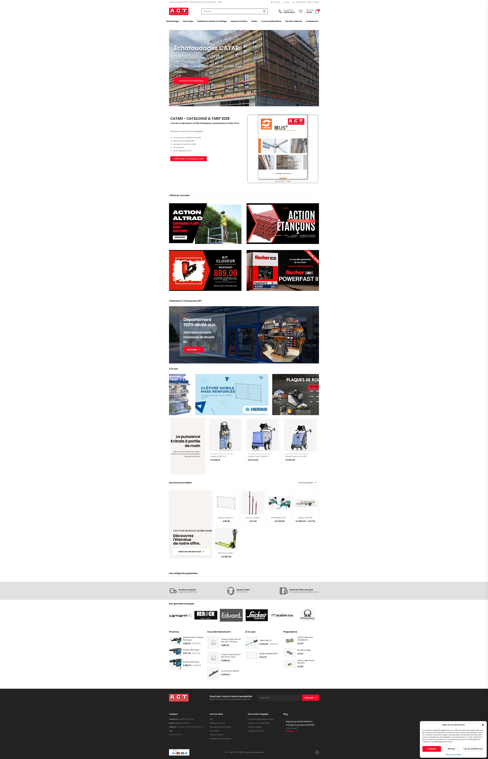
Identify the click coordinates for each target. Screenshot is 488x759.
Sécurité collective (293, 21)
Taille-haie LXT (265, 640)
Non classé (292, 728)
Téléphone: (173, 719)
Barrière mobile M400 (268, 653)
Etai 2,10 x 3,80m (253, 517)
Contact (277, 2)
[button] (483, 725)
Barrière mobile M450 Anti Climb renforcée (236, 517)
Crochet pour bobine (230, 671)
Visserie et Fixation (239, 21)
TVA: (171, 731)
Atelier (254, 21)
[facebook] (317, 752)
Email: (171, 723)
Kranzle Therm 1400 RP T (258, 456)
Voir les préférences (473, 748)
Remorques (188, 21)
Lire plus (290, 731)
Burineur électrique (191, 650)
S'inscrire (309, 698)
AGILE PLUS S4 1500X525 (228, 553)
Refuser (451, 748)
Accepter (431, 748)
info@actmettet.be (182, 723)
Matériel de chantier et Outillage (211, 21)
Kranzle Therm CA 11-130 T (296, 456)
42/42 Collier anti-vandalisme (305, 638)
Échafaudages (172, 21)
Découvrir (192, 349)
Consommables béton (271, 21)
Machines (213, 454)
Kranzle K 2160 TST (218, 456)
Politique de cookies (453, 754)
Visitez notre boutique (189, 551)
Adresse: (172, 727)
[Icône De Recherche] (264, 11)
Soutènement (312, 21)
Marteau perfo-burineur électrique (193, 638)
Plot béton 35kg (304, 650)
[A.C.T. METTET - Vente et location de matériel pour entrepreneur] (178, 11)
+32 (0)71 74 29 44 (186, 719)
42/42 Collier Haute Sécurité (305, 661)
